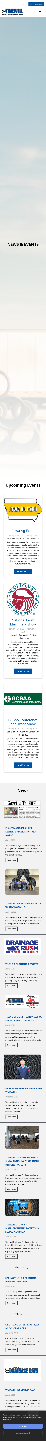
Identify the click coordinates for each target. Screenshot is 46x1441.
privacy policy (20, 1417)
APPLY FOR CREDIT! (36, 4)
